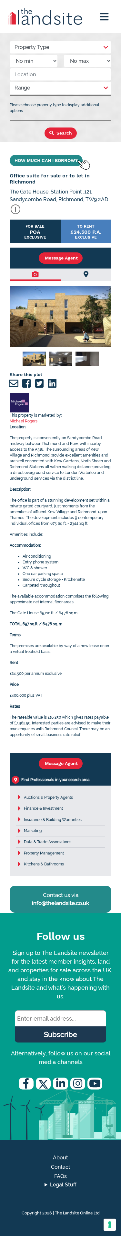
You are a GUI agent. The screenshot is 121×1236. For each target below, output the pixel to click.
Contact (60, 1167)
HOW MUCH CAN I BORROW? (46, 160)
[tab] (35, 275)
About (60, 1158)
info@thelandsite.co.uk (60, 903)
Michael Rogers (23, 421)
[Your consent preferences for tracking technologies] (110, 1225)
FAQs (60, 1176)
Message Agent (61, 257)
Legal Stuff (63, 1185)
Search (63, 133)
